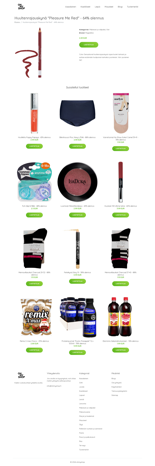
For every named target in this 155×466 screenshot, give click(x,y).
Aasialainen (70, 6)
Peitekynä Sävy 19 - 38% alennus (77, 272)
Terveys (82, 445)
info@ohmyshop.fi (54, 386)
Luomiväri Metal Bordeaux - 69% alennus (77, 206)
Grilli (80, 383)
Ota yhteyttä (116, 383)
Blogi (120, 6)
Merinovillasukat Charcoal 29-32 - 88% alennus (34, 273)
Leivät (81, 399)
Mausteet (109, 6)
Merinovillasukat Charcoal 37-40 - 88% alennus (120, 273)
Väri (107, 30)
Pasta (81, 433)
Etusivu (17, 22)
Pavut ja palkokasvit (87, 437)
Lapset (82, 395)
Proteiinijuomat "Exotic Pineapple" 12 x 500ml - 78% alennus (77, 342)
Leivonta (82, 404)
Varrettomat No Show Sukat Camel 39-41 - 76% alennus (120, 138)
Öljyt (81, 424)
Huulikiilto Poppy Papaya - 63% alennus (34, 137)
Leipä (97, 6)
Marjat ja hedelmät (86, 416)
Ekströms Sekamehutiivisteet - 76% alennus (121, 341)
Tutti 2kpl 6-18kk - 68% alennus (34, 206)
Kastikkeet (85, 6)
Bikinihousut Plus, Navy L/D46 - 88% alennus (77, 137)
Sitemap (115, 395)
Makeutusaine (84, 412)
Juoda (81, 387)
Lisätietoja (89, 45)
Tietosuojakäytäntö (119, 391)
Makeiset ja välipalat (97, 30)
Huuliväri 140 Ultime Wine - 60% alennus (121, 206)
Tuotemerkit (132, 6)
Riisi (80, 441)
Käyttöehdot (117, 387)
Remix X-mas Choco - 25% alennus (34, 341)
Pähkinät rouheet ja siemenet (90, 429)
